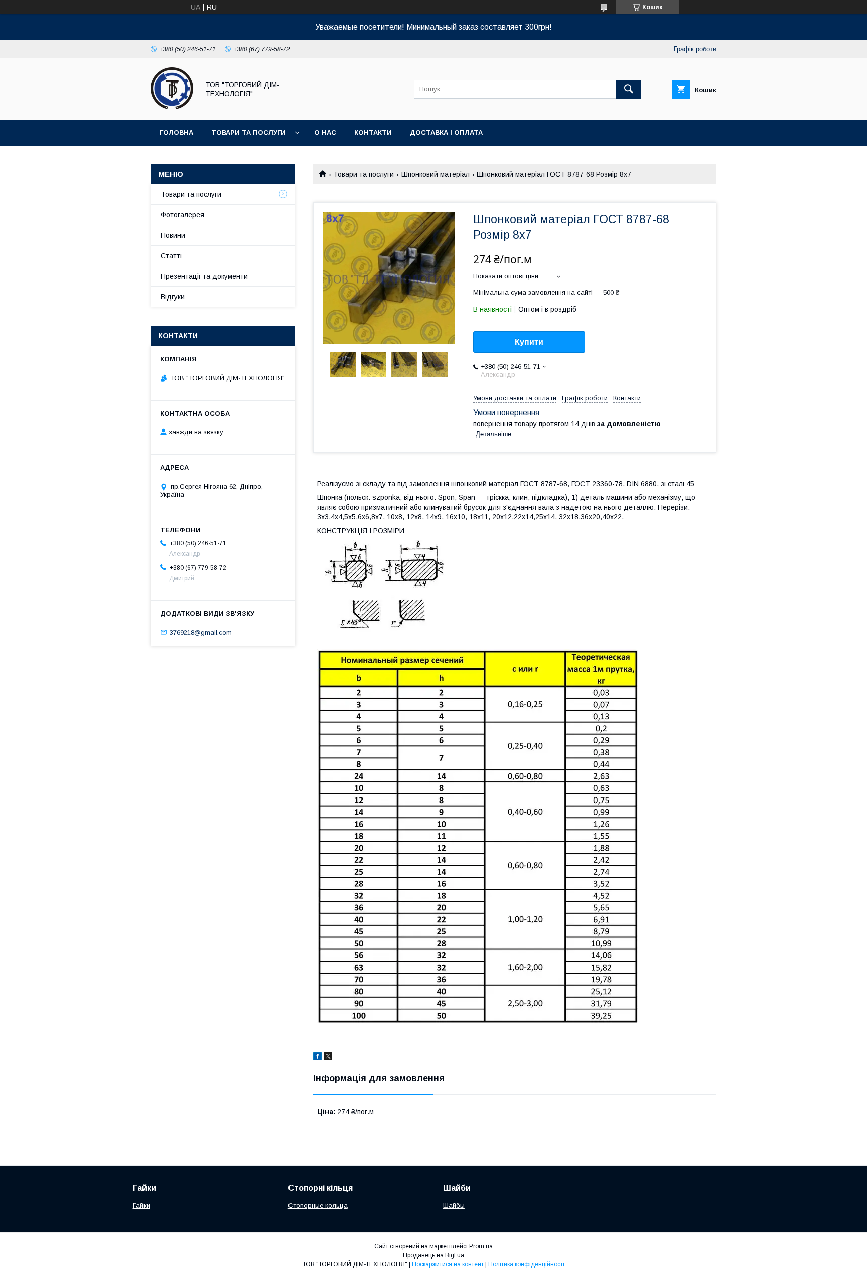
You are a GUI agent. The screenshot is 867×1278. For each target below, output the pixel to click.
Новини (173, 235)
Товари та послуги (248, 132)
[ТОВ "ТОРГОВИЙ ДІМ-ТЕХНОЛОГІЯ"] (172, 107)
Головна (176, 132)
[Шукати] (628, 89)
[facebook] (317, 1058)
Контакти (373, 132)
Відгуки (173, 297)
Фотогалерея (182, 215)
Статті (171, 256)
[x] (328, 1058)
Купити (529, 342)
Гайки (141, 1205)
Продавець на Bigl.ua (433, 1255)
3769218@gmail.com (201, 632)
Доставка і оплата (446, 132)
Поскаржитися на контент (448, 1264)
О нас (325, 132)
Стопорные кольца (318, 1205)
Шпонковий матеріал (435, 174)
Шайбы (454, 1205)
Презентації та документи (204, 276)
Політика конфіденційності (526, 1264)
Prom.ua (481, 1246)
